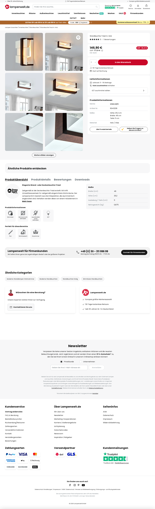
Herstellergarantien (13, 437)
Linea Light (114, 104)
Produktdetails (41, 179)
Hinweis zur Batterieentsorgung (85, 489)
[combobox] (66, 6)
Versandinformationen (14, 430)
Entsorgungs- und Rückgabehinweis (108, 489)
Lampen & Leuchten (11, 27)
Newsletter (58, 415)
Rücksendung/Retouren (15, 422)
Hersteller (95, 393)
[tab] (16, 180)
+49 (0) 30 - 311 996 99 (94, 251)
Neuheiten (96, 13)
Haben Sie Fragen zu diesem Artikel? (135, 129)
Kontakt (8, 433)
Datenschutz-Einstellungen (43, 489)
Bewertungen (62, 179)
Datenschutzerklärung (96, 388)
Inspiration (58, 437)
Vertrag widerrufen (13, 412)
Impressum (107, 419)
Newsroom (58, 433)
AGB (105, 412)
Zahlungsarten (11, 426)
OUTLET (73, 18)
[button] (24, 92)
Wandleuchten (34, 27)
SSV (78, 22)
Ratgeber (68, 437)
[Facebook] (71, 485)
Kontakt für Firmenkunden (134, 252)
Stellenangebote (69, 422)
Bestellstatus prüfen (13, 419)
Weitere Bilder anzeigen (44, 155)
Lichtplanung (59, 426)
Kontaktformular (57, 388)
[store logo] (17, 7)
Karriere (57, 422)
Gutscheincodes (61, 430)
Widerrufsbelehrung (111, 422)
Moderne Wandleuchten (48, 279)
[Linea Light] (12, 191)
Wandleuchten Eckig (70, 279)
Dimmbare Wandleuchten (92, 279)
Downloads (82, 179)
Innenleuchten (23, 27)
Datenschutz (108, 415)
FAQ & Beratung (11, 415)
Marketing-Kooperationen (65, 419)
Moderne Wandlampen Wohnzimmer (20, 279)
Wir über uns (59, 412)
